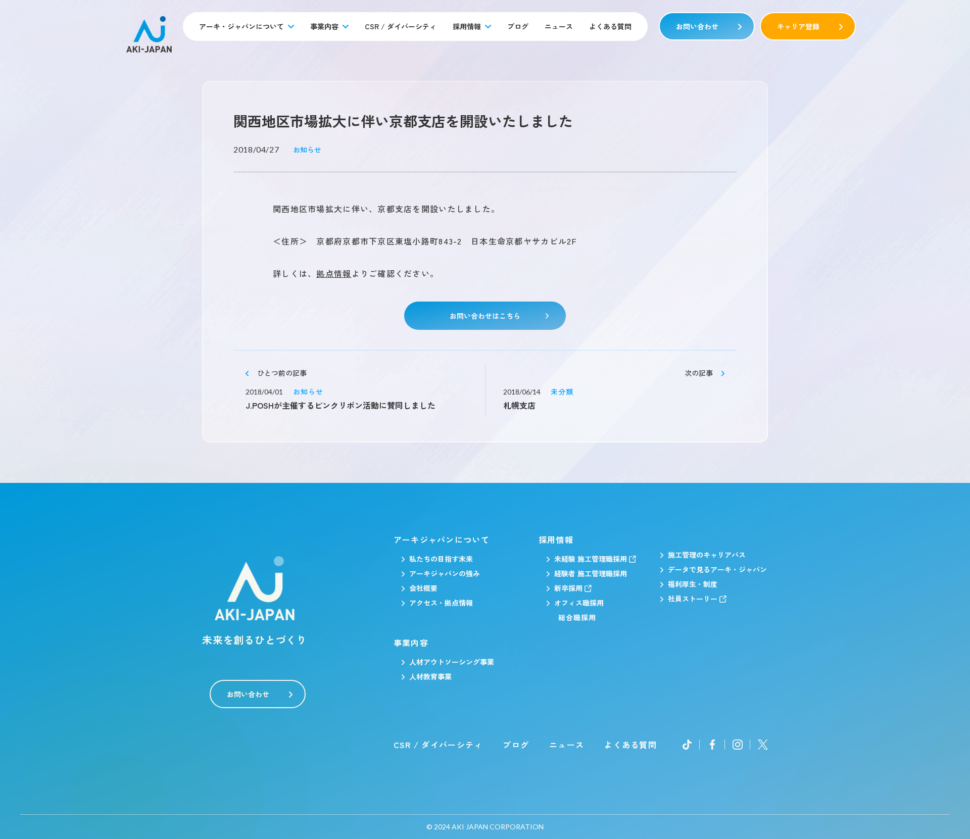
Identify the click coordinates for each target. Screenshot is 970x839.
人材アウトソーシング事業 (451, 662)
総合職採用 (577, 617)
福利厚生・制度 (692, 584)
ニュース (559, 26)
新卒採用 (568, 588)
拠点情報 (333, 273)
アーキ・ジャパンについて (241, 26)
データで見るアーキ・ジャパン (717, 569)
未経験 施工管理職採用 (590, 559)
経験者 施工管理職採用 (590, 573)
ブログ (517, 26)
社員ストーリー (692, 599)
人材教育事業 (430, 676)
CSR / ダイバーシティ (401, 26)
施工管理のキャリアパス (707, 555)
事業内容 (324, 26)
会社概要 (423, 588)
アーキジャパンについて (442, 539)
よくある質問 (610, 26)
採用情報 (467, 26)
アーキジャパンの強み (444, 573)
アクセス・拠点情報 (441, 603)
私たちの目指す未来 (441, 559)
